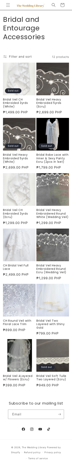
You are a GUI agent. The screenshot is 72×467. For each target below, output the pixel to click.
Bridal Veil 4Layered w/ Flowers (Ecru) (18, 377)
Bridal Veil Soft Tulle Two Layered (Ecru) (51, 377)
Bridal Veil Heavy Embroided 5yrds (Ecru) (48, 103)
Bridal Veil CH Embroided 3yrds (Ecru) (15, 213)
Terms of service (38, 458)
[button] (8, 5)
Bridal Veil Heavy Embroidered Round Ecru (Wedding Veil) (51, 269)
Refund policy (32, 452)
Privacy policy (52, 452)
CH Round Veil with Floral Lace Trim (17, 322)
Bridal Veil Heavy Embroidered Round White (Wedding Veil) (52, 213)
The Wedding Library (34, 447)
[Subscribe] (59, 414)
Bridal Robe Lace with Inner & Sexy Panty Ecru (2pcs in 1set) (52, 158)
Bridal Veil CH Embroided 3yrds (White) (15, 103)
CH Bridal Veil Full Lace (16, 267)
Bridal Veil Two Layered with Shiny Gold (50, 324)
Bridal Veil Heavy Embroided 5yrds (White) (15, 158)
